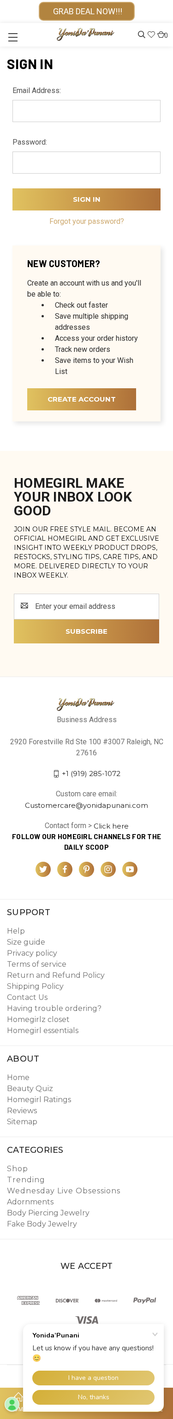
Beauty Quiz (30, 1088)
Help (16, 931)
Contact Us (27, 997)
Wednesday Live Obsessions (63, 1190)
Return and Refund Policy (56, 975)
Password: (29, 142)
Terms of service (36, 964)
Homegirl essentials (42, 1030)
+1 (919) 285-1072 (91, 773)
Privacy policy (32, 953)
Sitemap (22, 1121)
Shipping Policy (35, 986)
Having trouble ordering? (54, 1008)
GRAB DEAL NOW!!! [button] (86, 11)
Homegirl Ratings (39, 1099)
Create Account (82, 399)
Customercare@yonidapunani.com (86, 805)
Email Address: (36, 90)
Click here (111, 825)
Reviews (22, 1110)
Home (18, 1077)
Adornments (30, 1201)
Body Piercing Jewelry (48, 1213)
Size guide (26, 942)
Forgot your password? (86, 221)
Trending (26, 1179)
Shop (17, 1168)
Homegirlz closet (38, 1019)
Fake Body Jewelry (42, 1224)
